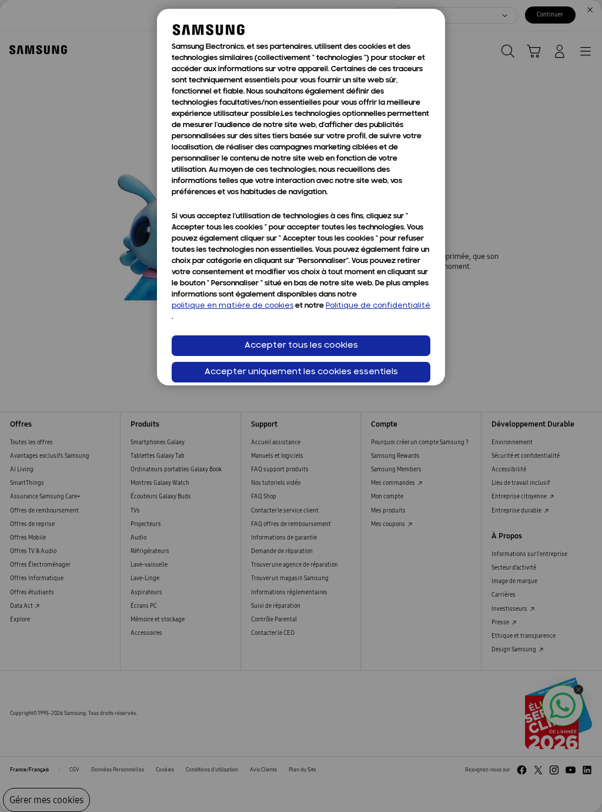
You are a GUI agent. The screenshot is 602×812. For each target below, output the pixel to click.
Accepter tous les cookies (301, 345)
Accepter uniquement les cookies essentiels (301, 372)
